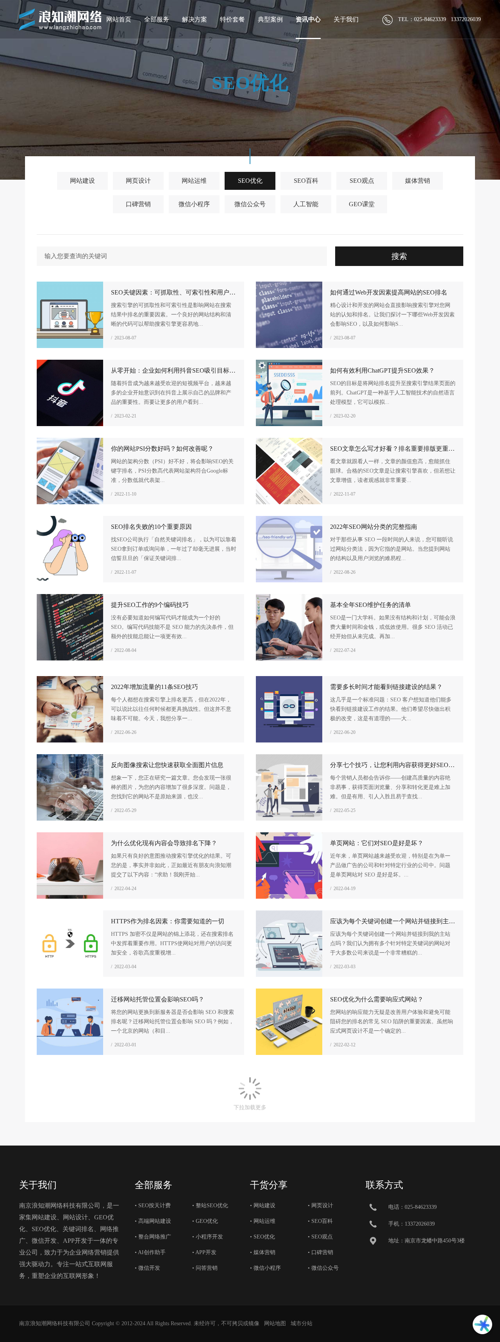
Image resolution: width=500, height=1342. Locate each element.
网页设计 (138, 180)
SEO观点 (362, 180)
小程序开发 (209, 1237)
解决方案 (194, 19)
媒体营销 (417, 180)
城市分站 (301, 1323)
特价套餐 (232, 19)
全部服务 (156, 19)
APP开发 (205, 1252)
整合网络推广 (154, 1237)
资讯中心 (308, 19)
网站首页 (118, 19)
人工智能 (305, 204)
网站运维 (194, 180)
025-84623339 (421, 1207)
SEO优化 (250, 180)
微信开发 (149, 1268)
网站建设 (82, 180)
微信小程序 (194, 204)
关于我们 (346, 19)
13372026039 (420, 1224)
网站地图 (275, 1323)
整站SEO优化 (212, 1205)
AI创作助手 (152, 1252)
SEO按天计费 (154, 1205)
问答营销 (207, 1268)
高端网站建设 (154, 1221)
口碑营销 (138, 204)
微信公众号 (250, 204)
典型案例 (270, 19)
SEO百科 (306, 180)
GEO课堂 (362, 204)
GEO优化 (207, 1221)
